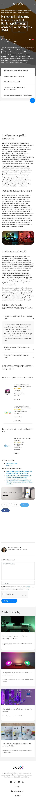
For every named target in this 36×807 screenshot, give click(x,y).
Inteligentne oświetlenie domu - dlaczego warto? (18, 317)
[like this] (33, 39)
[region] (18, 118)
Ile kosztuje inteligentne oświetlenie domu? (16, 356)
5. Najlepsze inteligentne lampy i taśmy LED (18, 95)
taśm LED (9, 465)
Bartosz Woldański (7, 40)
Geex (2, 10)
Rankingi (7, 10)
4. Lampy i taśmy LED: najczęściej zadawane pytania (14, 88)
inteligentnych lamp (12, 463)
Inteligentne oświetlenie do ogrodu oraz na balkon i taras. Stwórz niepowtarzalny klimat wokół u (19, 482)
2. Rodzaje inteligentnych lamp (14, 76)
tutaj (28, 589)
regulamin (28, 586)
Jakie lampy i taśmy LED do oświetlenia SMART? (17, 348)
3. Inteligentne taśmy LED (12, 82)
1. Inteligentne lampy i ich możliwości (16, 70)
